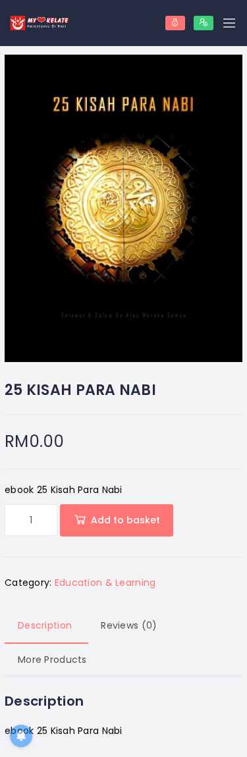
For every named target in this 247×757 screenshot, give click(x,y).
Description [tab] (45, 625)
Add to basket (125, 520)
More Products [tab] (52, 659)
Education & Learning (105, 582)
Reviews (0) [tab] (129, 625)
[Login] (175, 23)
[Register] (203, 23)
